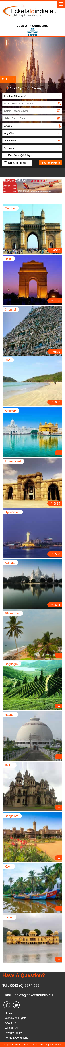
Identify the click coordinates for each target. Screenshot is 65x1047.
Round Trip (16, 88)
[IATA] (32, 32)
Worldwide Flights (15, 1018)
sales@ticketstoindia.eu (34, 995)
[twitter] (16, 1004)
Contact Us (11, 1027)
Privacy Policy (13, 1032)
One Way (36, 88)
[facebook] (7, 1004)
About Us (10, 1023)
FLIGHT (9, 79)
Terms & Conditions (16, 1037)
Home (8, 1013)
